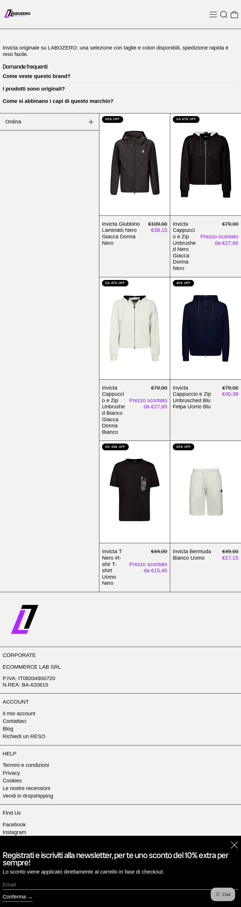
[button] (224, 14)
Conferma (14, 897)
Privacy (11, 773)
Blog (8, 729)
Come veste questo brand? (37, 76)
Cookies (12, 781)
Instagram (14, 832)
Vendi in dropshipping (28, 796)
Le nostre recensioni (26, 788)
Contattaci (14, 721)
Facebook (14, 825)
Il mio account (19, 713)
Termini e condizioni (26, 765)
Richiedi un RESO (24, 736)
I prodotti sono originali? (34, 89)
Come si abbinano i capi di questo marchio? (58, 101)
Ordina (13, 122)
